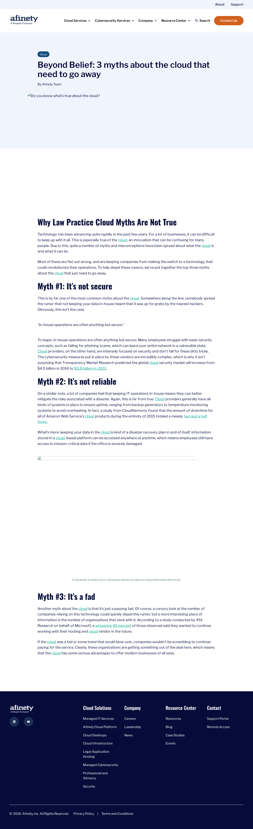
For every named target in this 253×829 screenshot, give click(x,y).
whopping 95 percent (113, 626)
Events (171, 743)
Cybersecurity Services (112, 21)
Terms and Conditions (117, 814)
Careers (130, 719)
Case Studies (175, 735)
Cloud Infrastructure (98, 743)
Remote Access (218, 727)
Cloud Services (75, 21)
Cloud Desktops (95, 735)
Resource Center (173, 21)
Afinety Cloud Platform (100, 727)
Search (204, 21)
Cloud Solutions (97, 707)
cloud (122, 240)
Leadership (132, 727)
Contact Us (228, 21)
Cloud (42, 351)
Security (89, 786)
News (128, 735)
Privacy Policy (84, 814)
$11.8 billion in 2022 (90, 368)
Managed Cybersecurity (100, 765)
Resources (173, 719)
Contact (214, 707)
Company (145, 21)
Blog (169, 727)
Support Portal (217, 719)
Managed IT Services (98, 719)
